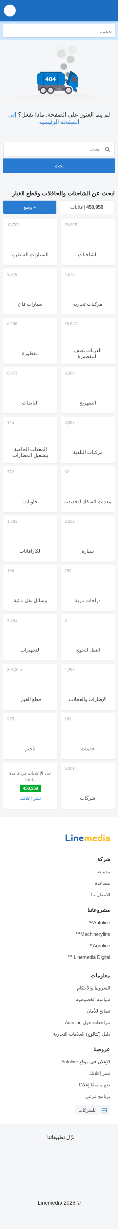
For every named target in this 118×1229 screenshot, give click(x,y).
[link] (30, 786)
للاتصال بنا (100, 894)
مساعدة (102, 883)
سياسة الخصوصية (93, 999)
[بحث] (9, 30)
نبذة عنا (103, 871)
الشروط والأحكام (93, 988)
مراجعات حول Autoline (87, 1022)
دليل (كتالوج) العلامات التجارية (81, 1034)
